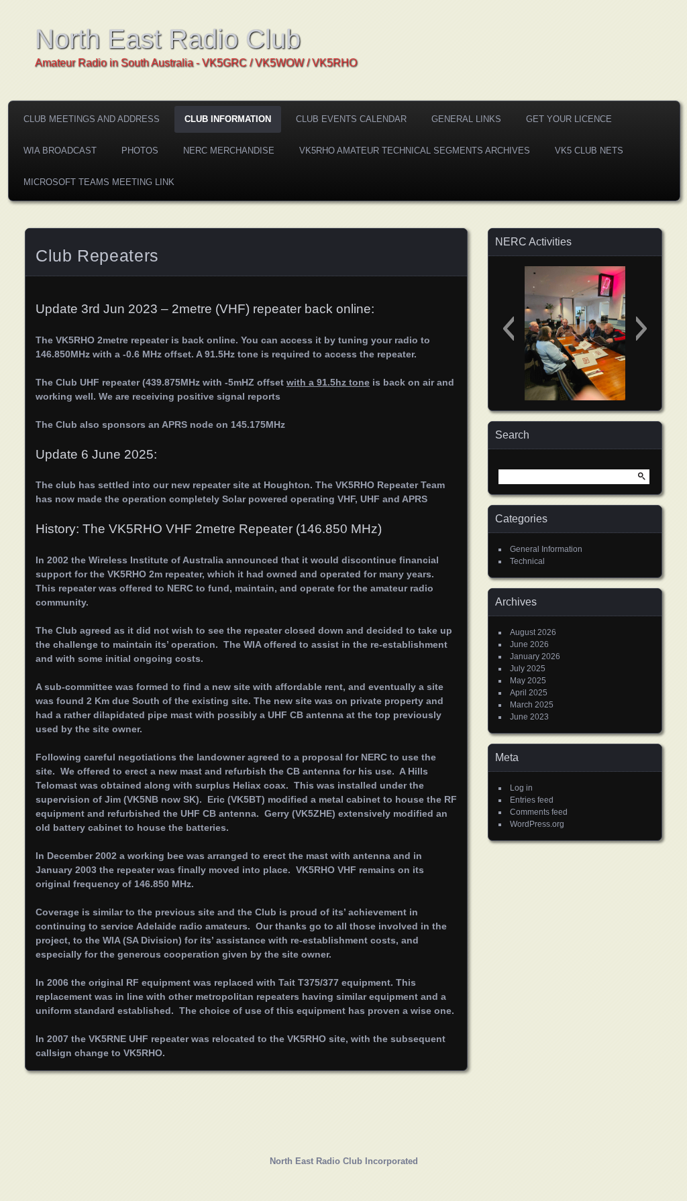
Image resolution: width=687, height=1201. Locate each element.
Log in (521, 788)
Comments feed (539, 812)
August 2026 (533, 632)
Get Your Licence (569, 119)
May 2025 (528, 680)
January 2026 (535, 656)
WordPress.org (537, 824)
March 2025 (531, 704)
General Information (546, 549)
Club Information (227, 119)
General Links (466, 119)
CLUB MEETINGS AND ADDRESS (91, 119)
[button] (508, 328)
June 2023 (529, 717)
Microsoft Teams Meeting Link (98, 182)
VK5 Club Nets (589, 151)
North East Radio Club (168, 39)
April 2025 (528, 692)
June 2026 (529, 644)
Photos (139, 151)
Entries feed (531, 800)
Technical (527, 561)
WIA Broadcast (60, 151)
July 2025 (527, 668)
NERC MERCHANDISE (228, 151)
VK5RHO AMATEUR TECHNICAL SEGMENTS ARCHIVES (414, 151)
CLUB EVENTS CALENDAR (351, 119)
